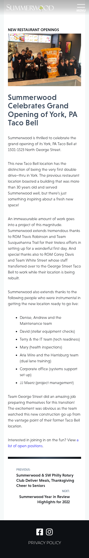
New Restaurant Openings (33, 30)
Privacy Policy (44, 543)
